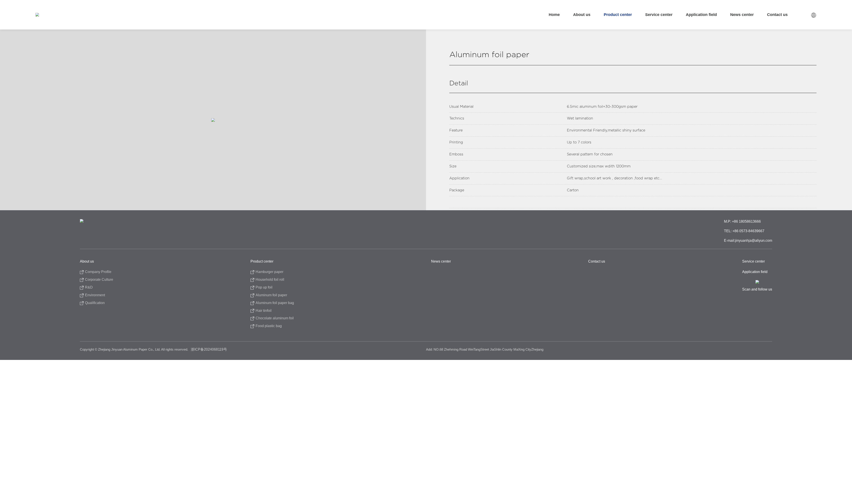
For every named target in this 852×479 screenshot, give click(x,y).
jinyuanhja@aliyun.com (753, 240)
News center (742, 14)
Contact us (777, 14)
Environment (95, 295)
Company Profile (98, 272)
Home (554, 14)
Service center (659, 14)
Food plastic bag (269, 326)
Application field (701, 14)
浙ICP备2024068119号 (209, 349)
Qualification (95, 303)
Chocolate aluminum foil (275, 318)
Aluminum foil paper (271, 295)
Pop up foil (264, 287)
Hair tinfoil (264, 310)
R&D (89, 287)
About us (581, 14)
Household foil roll (270, 279)
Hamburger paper (269, 272)
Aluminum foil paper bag (275, 303)
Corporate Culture (99, 279)
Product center (618, 14)
